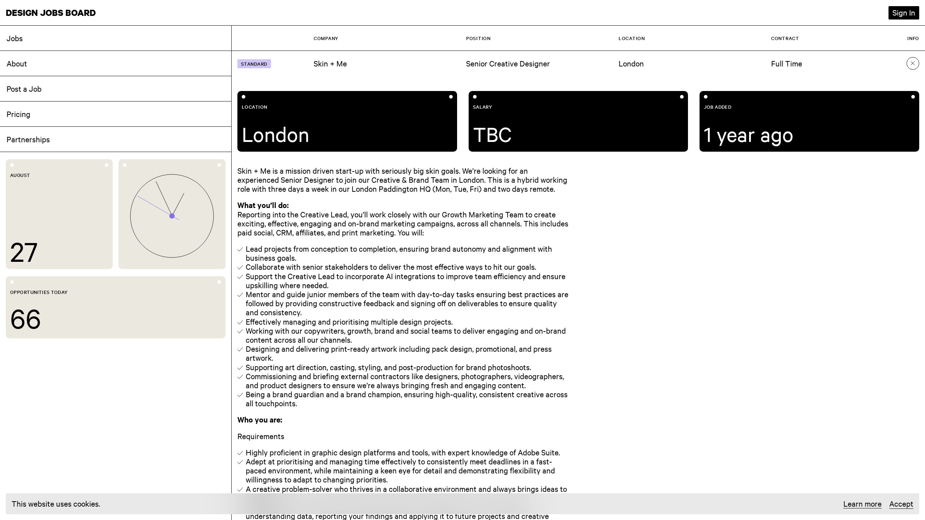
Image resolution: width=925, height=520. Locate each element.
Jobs (15, 38)
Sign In (903, 12)
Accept (901, 503)
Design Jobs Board (51, 12)
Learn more (862, 503)
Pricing (18, 114)
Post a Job (24, 88)
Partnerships (28, 139)
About (17, 63)
